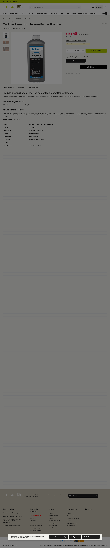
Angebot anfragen (75, 60)
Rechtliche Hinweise (34, 510)
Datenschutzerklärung (36, 525)
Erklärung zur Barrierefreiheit (53, 524)
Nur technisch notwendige (58, 537)
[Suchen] (79, 7)
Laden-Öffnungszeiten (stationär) (73, 519)
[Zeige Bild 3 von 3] (39, 82)
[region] (32, 58)
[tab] (9, 87)
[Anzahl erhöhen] (83, 51)
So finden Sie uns (71, 516)
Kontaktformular (16, 525)
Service (51, 509)
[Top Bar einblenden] (105, 7)
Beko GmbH (104, 23)
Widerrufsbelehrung (35, 528)
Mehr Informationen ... (25, 537)
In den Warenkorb (96, 50)
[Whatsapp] (86, 513)
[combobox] (53, 7)
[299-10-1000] (36, 58)
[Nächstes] (106, 13)
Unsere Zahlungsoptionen (53, 514)
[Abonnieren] (96, 496)
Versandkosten (69, 545)
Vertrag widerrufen (35, 515)
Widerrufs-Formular (35, 530)
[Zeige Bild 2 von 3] (37, 82)
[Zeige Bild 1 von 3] (33, 82)
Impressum (33, 518)
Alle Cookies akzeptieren (91, 537)
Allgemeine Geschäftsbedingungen (36, 522)
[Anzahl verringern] (67, 51)
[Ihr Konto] (93, 7)
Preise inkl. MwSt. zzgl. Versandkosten (76, 40)
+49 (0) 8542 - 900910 (12, 516)
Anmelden (6, 1)
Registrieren (15, 1)
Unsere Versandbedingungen (54, 519)
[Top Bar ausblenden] (108, 2)
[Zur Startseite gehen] (13, 7)
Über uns (69, 513)
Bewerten (15, 22)
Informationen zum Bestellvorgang (72, 524)
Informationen (72, 509)
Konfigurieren (75, 537)
